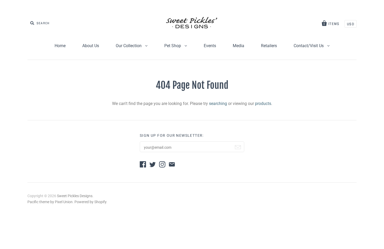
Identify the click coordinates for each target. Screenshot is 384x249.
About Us (90, 45)
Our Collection (129, 45)
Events (210, 45)
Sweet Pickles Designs (74, 196)
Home (60, 45)
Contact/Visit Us (309, 45)
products (263, 103)
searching (218, 103)
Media (238, 45)
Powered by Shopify (90, 202)
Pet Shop (173, 45)
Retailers (269, 45)
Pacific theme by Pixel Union (50, 202)
